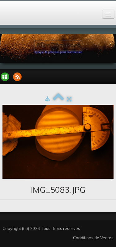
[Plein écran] (69, 98)
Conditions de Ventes (93, 237)
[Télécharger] (47, 98)
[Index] (58, 98)
